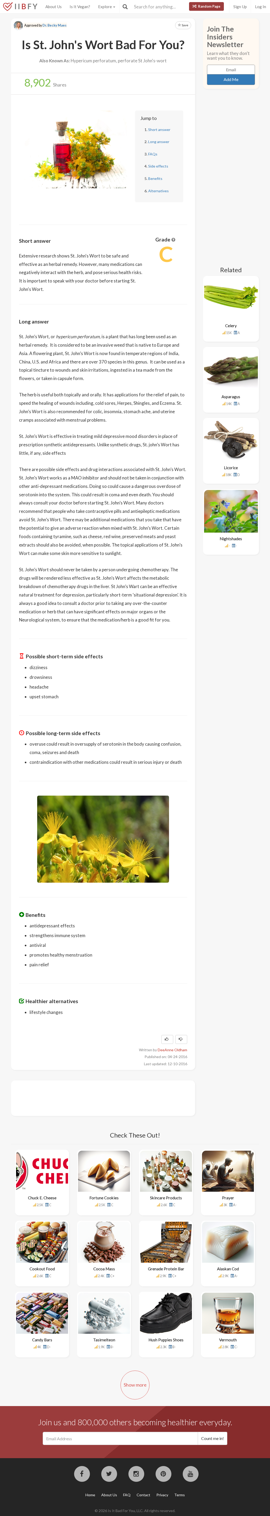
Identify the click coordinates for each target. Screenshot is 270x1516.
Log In (260, 6)
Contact (143, 1495)
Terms (179, 1495)
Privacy (162, 1495)
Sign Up (240, 6)
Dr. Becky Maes (54, 25)
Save (184, 25)
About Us (53, 6)
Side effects (158, 166)
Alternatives (158, 191)
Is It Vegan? (80, 6)
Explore (105, 6)
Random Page (208, 6)
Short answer (159, 129)
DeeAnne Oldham (172, 1050)
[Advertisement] (115, 1097)
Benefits (155, 178)
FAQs (152, 154)
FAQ (127, 1495)
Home (90, 1495)
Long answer (158, 141)
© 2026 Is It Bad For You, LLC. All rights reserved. (135, 1510)
